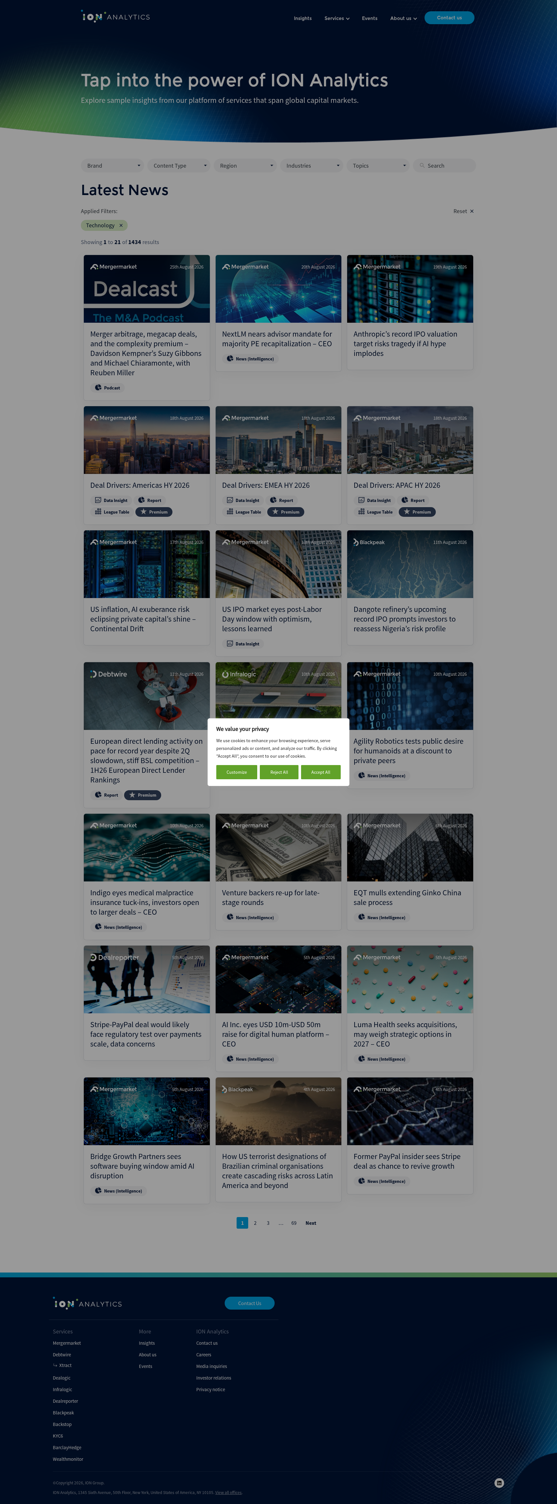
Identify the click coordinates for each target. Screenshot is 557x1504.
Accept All (320, 772)
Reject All (279, 772)
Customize (237, 772)
